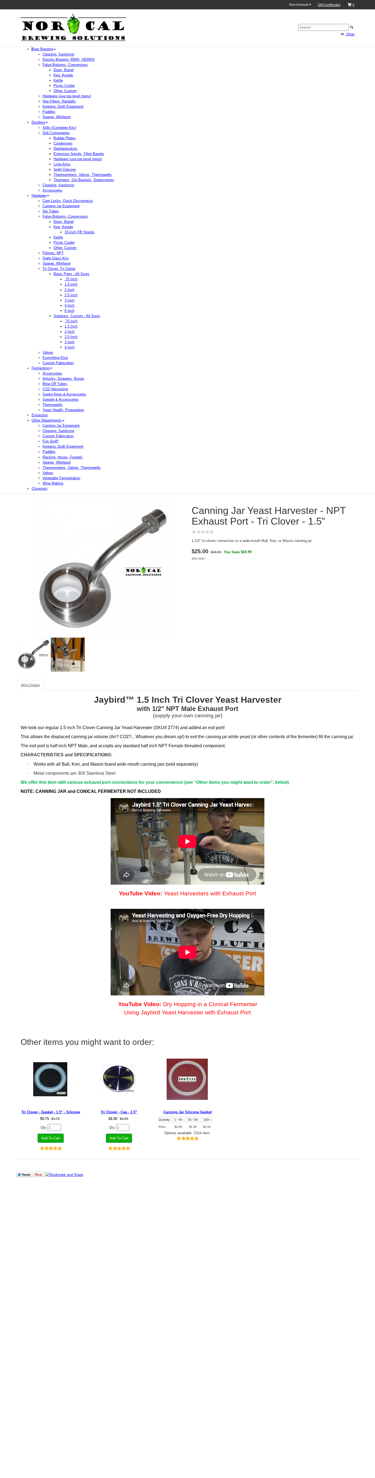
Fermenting (40, 368)
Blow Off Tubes (55, 384)
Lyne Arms (62, 164)
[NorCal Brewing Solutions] (73, 27)
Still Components (56, 133)
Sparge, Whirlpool (57, 117)
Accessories (52, 190)
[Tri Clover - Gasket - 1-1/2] (51, 1079)
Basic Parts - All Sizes (71, 274)
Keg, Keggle (63, 75)
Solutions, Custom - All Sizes (77, 316)
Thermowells (53, 405)
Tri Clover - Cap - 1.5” (119, 1112)
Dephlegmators (65, 148)
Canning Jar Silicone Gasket (187, 1112)
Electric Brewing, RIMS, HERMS (69, 59)
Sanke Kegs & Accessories (64, 394)
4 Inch (69, 305)
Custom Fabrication (58, 363)
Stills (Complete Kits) (59, 128)
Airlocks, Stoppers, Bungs (63, 379)
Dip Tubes (51, 211)
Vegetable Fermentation (61, 478)
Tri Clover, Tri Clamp (59, 269)
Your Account (299, 5)
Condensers (63, 143)
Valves (48, 352)
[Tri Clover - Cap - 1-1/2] (119, 1079)
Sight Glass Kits (56, 258)
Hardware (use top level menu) (67, 96)
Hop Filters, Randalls (59, 101)
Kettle (58, 80)
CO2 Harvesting (55, 389)
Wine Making (53, 483)
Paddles (49, 112)
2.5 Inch (71, 295)
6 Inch (69, 311)
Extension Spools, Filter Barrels (79, 154)
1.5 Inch (71, 284)
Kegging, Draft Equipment (63, 106)
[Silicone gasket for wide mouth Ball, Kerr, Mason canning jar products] (187, 1079)
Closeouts (39, 488)
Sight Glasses (65, 169)
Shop (349, 34)
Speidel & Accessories (61, 399)
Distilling (38, 122)
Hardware (39, 195)
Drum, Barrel (64, 70)
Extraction (40, 415)
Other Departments (47, 420)
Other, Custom (65, 91)
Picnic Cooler (64, 86)
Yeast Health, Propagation (63, 410)
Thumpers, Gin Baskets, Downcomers (84, 180)
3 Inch (69, 300)
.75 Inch (71, 279)
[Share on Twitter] (23, 1174)
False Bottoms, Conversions (65, 65)
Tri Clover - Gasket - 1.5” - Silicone (50, 1112)
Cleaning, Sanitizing (58, 54)
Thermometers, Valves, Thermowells (83, 175)
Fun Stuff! (50, 441)
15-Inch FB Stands (79, 232)
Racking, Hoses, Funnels (63, 457)
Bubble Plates (65, 138)
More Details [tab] (30, 685)
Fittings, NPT (53, 253)
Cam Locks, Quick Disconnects (68, 201)
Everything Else (55, 358)
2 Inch (69, 290)
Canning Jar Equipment (61, 206)
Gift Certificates (329, 5)
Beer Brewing (42, 49)
